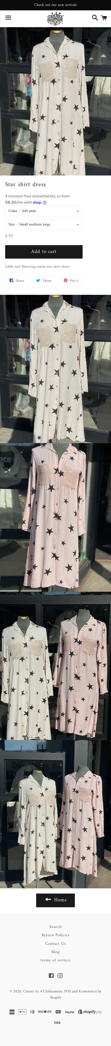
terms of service (55, 960)
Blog (55, 952)
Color (13, 211)
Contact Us (55, 943)
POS (67, 991)
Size (12, 224)
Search (55, 927)
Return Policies (56, 935)
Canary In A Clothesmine (42, 991)
